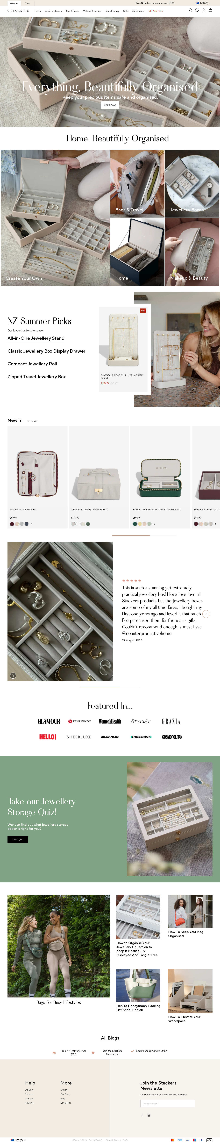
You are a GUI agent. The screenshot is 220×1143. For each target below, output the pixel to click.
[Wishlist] (197, 10)
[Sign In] (204, 10)
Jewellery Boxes (53, 11)
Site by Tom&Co (96, 1140)
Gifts (125, 11)
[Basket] (209, 10)
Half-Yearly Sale (155, 11)
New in (38, 11)
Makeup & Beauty (92, 11)
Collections (138, 11)
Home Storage (112, 11)
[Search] (190, 10)
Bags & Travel (72, 11)
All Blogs (110, 1038)
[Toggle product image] (101, 341)
